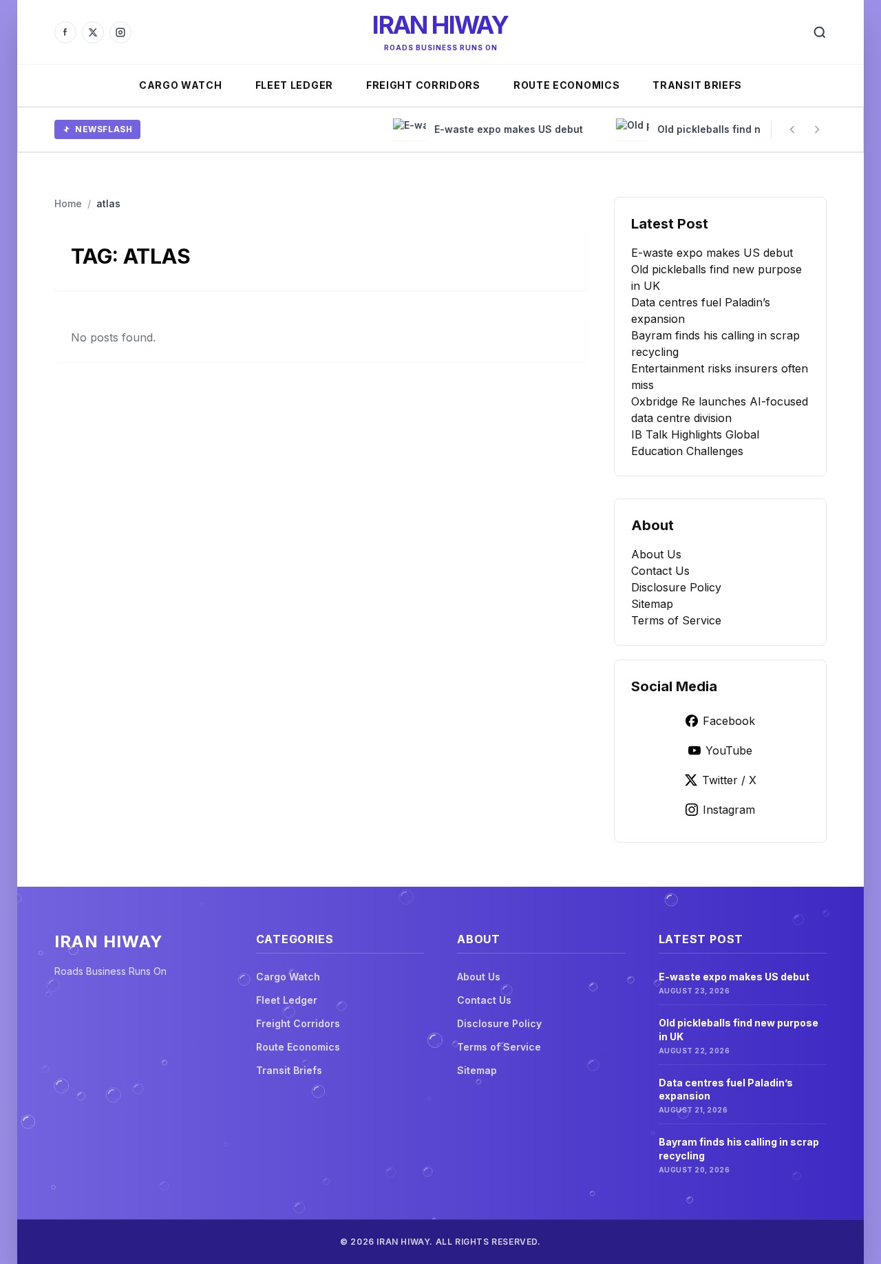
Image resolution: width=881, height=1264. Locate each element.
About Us (656, 554)
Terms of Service (676, 620)
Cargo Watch (180, 85)
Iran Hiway (440, 25)
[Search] (820, 32)
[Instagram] (120, 32)
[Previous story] (792, 129)
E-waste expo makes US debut (712, 253)
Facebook (729, 721)
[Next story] (817, 129)
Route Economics (566, 85)
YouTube (728, 750)
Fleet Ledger (294, 85)
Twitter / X (729, 780)
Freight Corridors (423, 85)
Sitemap (652, 604)
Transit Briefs (697, 85)
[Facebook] (65, 32)
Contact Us (660, 571)
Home (68, 203)
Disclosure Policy (676, 587)
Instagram (729, 810)
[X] (93, 32)
